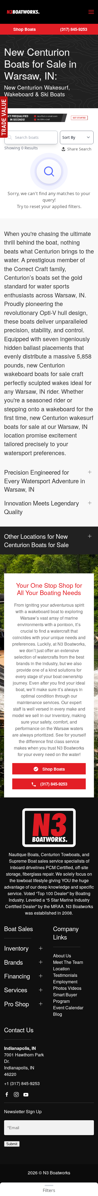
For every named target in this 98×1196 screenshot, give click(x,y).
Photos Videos (67, 988)
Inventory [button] (16, 948)
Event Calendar (68, 1007)
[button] (91, 12)
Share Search (79, 149)
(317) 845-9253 (73, 29)
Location (61, 968)
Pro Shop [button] (16, 1004)
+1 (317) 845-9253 (22, 1083)
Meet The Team (68, 962)
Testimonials (65, 975)
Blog (57, 1014)
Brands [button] (13, 962)
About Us (62, 955)
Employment (65, 981)
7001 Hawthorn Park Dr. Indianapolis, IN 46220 (24, 1064)
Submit (11, 1144)
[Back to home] (23, 12)
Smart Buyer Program (65, 997)
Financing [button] (17, 976)
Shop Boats (24, 29)
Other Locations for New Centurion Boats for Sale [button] (36, 540)
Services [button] (15, 989)
